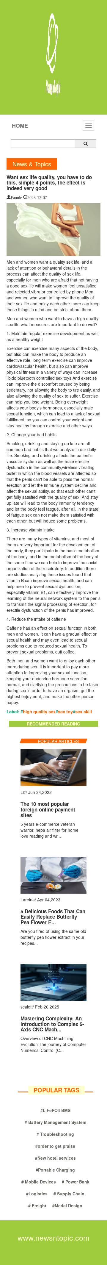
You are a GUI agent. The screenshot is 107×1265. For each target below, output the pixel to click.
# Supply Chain (69, 1194)
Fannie (16, 197)
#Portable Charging (55, 1170)
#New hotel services (55, 1158)
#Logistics (37, 1194)
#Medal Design (67, 1205)
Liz (23, 792)
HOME (20, 125)
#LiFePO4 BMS (55, 1110)
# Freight (37, 1205)
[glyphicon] (85, 143)
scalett (27, 1007)
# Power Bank (75, 1182)
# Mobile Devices (38, 1182)
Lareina (28, 900)
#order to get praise (55, 1146)
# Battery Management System (55, 1122)
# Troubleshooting (55, 1134)
